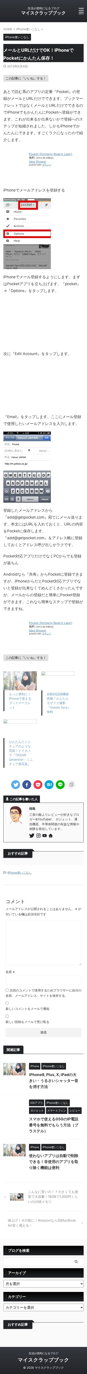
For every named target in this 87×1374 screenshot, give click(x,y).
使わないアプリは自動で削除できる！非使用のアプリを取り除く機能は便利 (53, 1161)
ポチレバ (46, 164)
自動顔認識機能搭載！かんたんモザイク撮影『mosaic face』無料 (59, 703)
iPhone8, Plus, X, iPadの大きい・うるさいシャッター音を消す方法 (53, 1080)
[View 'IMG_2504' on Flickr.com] (27, 265)
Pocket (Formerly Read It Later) (50, 154)
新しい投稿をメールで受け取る (27, 1022)
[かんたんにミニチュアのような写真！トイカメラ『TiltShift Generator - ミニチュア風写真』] (20, 728)
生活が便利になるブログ (43, 1353)
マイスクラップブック (43, 13)
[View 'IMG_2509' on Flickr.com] (27, 499)
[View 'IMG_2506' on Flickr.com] (27, 405)
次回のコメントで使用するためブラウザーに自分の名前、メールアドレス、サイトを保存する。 (43, 992)
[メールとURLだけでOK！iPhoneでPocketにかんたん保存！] (49, 784)
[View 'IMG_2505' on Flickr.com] (27, 342)
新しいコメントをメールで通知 (27, 1009)
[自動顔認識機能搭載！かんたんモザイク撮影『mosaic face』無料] (58, 680)
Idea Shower (37, 161)
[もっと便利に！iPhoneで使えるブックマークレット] (20, 680)
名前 (10, 972)
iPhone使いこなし (20, 872)
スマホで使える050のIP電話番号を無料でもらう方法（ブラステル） (53, 1125)
